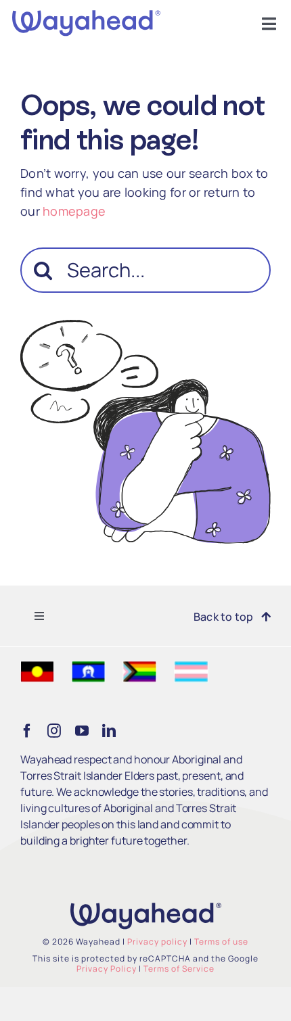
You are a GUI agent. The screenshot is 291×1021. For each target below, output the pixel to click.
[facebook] (27, 731)
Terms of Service (179, 968)
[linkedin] (109, 731)
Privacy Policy (106, 968)
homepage (74, 211)
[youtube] (82, 731)
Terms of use (221, 941)
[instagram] (54, 731)
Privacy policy (157, 941)
